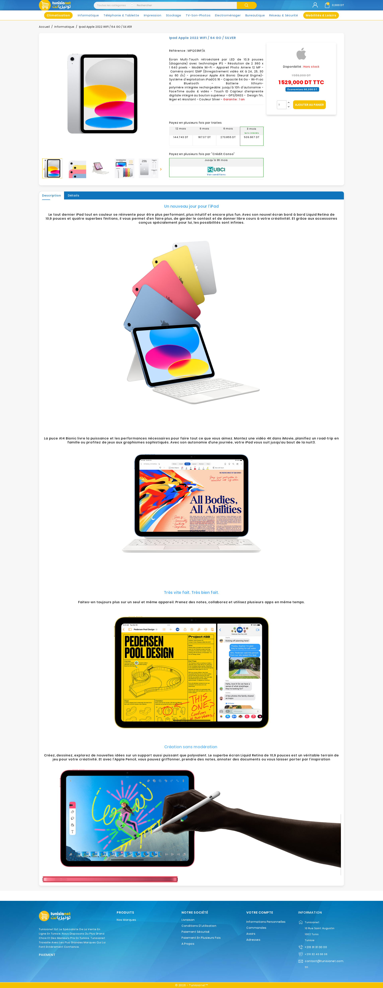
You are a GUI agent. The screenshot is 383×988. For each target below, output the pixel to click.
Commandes (256, 928)
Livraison (188, 920)
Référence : (178, 51)
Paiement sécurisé (196, 932)
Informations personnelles (266, 922)
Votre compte (259, 912)
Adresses (253, 940)
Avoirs (250, 934)
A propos (188, 944)
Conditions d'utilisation (199, 926)
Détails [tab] (73, 195)
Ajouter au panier (309, 105)
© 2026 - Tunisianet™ (191, 985)
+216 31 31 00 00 (316, 947)
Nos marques (126, 920)
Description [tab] (51, 195)
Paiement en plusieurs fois (201, 938)
